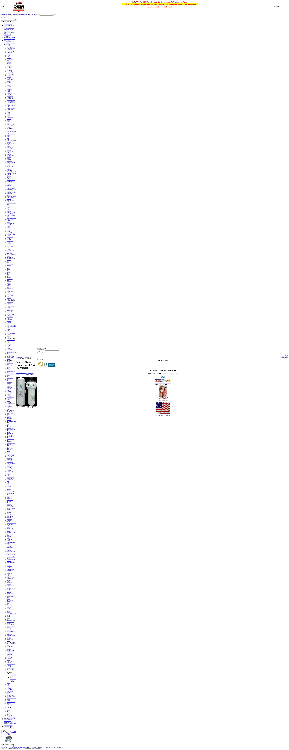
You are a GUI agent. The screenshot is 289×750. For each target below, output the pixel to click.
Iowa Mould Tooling (9, 361)
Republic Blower (11, 559)
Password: (39, 351)
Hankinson (9, 319)
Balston (8, 121)
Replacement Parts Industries (11, 557)
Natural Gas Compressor (9, 458)
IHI (7, 350)
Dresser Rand (10, 237)
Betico (8, 135)
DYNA (8, 249)
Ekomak (9, 260)
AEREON (9, 52)
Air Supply (9, 68)
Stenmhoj (9, 616)
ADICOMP (9, 49)
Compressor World (11, 196)
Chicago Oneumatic (11, 171)
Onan (8, 482)
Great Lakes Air (10, 311)
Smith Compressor (11, 605)
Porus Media (10, 516)
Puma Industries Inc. (11, 529)
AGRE (8, 55)
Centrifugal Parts (8, 719)
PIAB (8, 502)
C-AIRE (9, 157)
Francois (9, 281)
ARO (8, 106)
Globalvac (9, 303)
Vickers (8, 683)
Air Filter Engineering (9, 62)
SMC (8, 603)
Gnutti (8, 304)
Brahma (8, 146)
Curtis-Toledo (10, 214)
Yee (7, 711)
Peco (8, 497)
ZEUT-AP (9, 715)
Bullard (8, 153)
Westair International (11, 698)
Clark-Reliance (10, 181)
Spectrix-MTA (10, 609)
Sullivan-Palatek (10, 624)
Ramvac (9, 544)
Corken (8, 207)
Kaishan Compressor (9, 386)
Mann (8, 425)
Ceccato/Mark (10, 166)
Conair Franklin (10, 197)
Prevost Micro (10, 528)
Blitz (8, 138)
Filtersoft (9, 273)
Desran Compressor (11, 224)
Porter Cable (10, 515)
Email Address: (40, 349)
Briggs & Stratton (11, 148)
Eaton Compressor (11, 254)
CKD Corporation (11, 180)
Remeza (8, 552)
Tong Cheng (10, 646)
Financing (33, 747)
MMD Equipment (11, 443)
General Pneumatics (11, 299)
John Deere (9, 369)
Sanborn (9, 576)
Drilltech (9, 239)
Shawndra (9, 601)
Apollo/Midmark (11, 102)
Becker (8, 127)
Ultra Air (9, 656)
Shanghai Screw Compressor (10, 594)
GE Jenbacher (10, 295)
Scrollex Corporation (9, 590)
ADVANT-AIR (10, 51)
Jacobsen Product (11, 365)
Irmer (8, 364)
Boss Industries (10, 143)
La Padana (9, 407)
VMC (8, 687)
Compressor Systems (9, 194)
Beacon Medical (10, 125)
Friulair (8, 283)
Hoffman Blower (11, 333)
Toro (8, 647)
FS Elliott (9, 284)
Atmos (8, 110)
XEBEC (9, 706)
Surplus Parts (7, 40)
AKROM (9, 86)
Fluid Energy (10, 279)
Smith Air (9, 604)
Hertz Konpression (11, 326)
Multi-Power (10, 448)
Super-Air (9, 627)
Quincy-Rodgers (11, 542)
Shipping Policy (26, 747)
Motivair (9, 444)
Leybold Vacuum (11, 410)
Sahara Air (9, 573)
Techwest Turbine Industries (11, 636)
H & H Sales (10, 317)
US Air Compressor (11, 666)
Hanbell (8, 318)
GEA (8, 296)
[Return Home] (3, 14)
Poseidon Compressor (9, 518)
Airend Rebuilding (8, 726)
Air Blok (9, 58)
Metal (8, 437)
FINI (8, 275)
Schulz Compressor (11, 588)
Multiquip (9, 449)
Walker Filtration (11, 689)
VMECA (9, 688)
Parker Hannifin (10, 491)
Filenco (8, 270)
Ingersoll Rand (10, 356)
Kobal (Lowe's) (10, 397)
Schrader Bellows (11, 585)
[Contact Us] (14, 14)
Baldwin (9, 119)
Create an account (284, 356)
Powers (8, 521)
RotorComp (9, 567)
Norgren (9, 467)
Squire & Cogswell (11, 613)
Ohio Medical (10, 479)
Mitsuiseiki (9, 441)
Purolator (9, 536)
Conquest (9, 199)
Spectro (8, 611)
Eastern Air (9, 253)
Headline (9, 323)
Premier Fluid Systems (10, 525)
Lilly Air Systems (11, 411)
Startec (8, 615)
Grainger (9, 307)
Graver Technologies (10, 309)
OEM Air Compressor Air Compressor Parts (11, 477)
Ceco (8, 167)
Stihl (8, 619)
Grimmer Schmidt (11, 314)
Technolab (9, 634)
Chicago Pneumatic (11, 173)
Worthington (10, 704)
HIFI (8, 327)
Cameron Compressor (9, 160)
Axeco (8, 116)
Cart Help (59, 747)
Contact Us (12, 747)
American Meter (10, 98)
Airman (8, 81)
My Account (19, 747)
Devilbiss (9, 228)
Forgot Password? (284, 357)
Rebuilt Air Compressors (9, 39)
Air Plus (9, 64)
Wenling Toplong (11, 696)
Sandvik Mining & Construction (11, 578)
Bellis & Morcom (11, 134)
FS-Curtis (9, 285)
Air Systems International (10, 72)
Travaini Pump (10, 650)
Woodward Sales (11, 702)
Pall (7, 487)
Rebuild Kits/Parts (8, 727)
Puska (8, 538)
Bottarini (9, 144)
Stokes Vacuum (10, 622)
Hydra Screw (10, 348)
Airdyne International (10, 79)
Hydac (8, 346)
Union (8, 660)
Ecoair (8, 256)
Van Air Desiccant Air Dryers (13, 675)
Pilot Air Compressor (9, 504)
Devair (8, 227)
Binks (8, 136)
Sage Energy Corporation (10, 571)
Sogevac (9, 607)
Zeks (8, 714)
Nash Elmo (9, 456)
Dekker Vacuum (10, 219)
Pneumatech (9, 509)
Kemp (8, 390)
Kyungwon (9, 406)
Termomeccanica (11, 642)
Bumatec (9, 154)
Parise (8, 490)
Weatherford (9, 692)
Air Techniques (10, 74)
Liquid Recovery (11, 413)
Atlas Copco (10, 109)
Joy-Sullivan (10, 378)
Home (17, 355)
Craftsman (9, 209)
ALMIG (9, 90)
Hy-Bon (9, 344)
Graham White (10, 306)
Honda (8, 336)
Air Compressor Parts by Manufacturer (9, 43)
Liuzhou (9, 416)
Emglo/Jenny (10, 264)
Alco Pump (9, 89)
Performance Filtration (10, 500)
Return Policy (40, 747)
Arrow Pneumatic (11, 108)
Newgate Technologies (10, 465)
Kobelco (9, 398)
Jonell (8, 372)
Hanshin (9, 322)
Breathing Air (10, 147)
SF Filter (9, 592)
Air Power (9, 66)
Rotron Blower (10, 569)
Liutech (8, 414)
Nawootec (9, 460)
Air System (9, 70)
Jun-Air (8, 380)
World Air (9, 703)
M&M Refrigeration (11, 421)
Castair (8, 165)
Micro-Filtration (10, 439)
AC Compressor (10, 47)
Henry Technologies (11, 325)
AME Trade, (10, 94)
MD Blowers (10, 433)
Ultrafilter (9, 658)
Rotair (8, 565)
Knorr (8, 395)
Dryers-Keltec (10, 241)
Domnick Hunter (11, 233)
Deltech (8, 220)
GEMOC (9, 298)
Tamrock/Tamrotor (11, 631)
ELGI (8, 261)
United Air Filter (10, 661)
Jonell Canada (10, 374)
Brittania (9, 150)
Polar (8, 513)
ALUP (8, 91)
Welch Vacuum (10, 695)
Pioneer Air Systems (11, 506)
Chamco (9, 169)
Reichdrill (9, 550)
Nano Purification (11, 454)
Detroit (8, 226)
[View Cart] (29, 14)
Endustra (9, 265)
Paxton (8, 496)
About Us (6, 747)
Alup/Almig (9, 93)
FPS (8, 280)
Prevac (8, 527)
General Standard (11, 300)
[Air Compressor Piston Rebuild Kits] (8, 742)
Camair (8, 158)
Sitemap (54, 747)
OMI (8, 481)
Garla (8, 292)
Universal (9, 662)
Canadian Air (10, 163)
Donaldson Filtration (11, 234)
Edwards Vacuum (11, 258)
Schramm (9, 586)
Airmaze (9, 82)
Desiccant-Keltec (11, 223)
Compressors (7, 30)
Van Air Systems (11, 668)
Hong (8, 337)
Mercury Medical (11, 436)
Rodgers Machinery (11, 562)
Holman (8, 334)
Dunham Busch (10, 243)
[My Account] (20, 14)
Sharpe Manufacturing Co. (11, 599)
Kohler (8, 401)
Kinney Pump (10, 392)
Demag (8, 222)
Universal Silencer (11, 664)
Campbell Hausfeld (11, 162)
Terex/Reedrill (10, 639)
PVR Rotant (9, 539)
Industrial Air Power (11, 352)
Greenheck (9, 312)
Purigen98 (9, 535)
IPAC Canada (10, 363)
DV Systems (10, 246)
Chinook (9, 178)
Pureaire (9, 531)
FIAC (8, 268)
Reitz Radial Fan (11, 551)
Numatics (9, 470)
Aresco (8, 104)
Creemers (9, 211)
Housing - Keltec (11, 338)
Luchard (9, 420)
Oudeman (9, 486)
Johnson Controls (11, 371)
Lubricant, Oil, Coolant (9, 37)
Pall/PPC (9, 489)
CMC (8, 182)
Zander (8, 712)
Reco (8, 548)
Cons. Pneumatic (11, 200)
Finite (8, 276)
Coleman (9, 185)
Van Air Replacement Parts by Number (13, 679)
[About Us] (8, 14)
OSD (8, 485)
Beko (8, 129)
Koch (8, 399)
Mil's (8, 440)
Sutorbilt (9, 628)
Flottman (9, 277)
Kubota (8, 405)
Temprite (9, 638)
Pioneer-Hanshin (11, 508)
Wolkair (8, 700)
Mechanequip (10, 435)
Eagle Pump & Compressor (10, 251)
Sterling (8, 618)
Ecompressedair (10, 257)
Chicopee (9, 174)
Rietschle (9, 561)
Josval (8, 375)
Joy (7, 376)
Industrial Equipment (9, 354)
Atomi (8, 112)
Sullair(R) (9, 623)
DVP (8, 247)
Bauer (8, 123)
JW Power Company (9, 382)
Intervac (8, 359)
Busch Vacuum (10, 155)
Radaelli (9, 543)
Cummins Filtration (11, 212)
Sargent (8, 580)
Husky (8, 342)
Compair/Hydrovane (11, 189)
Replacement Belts (8, 725)
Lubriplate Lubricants (9, 418)
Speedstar (9, 612)
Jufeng (8, 379)
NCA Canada (10, 462)
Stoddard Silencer (11, 620)
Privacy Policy (47, 747)
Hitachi (8, 330)
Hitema (8, 331)
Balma (8, 120)
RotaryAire (9, 566)
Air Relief (9, 67)
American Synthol (11, 100)
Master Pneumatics (11, 429)
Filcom (8, 269)
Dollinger (9, 231)
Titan (8, 645)
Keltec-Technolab (11, 388)
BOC (8, 139)
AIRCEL (9, 77)
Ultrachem (9, 657)
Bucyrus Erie (10, 151)
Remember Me (42, 353)
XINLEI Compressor (9, 708)
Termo (8, 641)
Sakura (8, 574)
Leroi (8, 409)
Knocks (8, 394)
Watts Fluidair (10, 691)
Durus (8, 245)
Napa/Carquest (10, 455)
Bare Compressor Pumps (9, 718)
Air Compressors (8, 24)
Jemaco (8, 368)
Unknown (9, 665)
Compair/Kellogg (11, 190)
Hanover (9, 321)
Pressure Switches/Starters (10, 723)
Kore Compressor (11, 403)
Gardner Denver (10, 291)
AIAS (8, 56)
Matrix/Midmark (10, 430)
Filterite (8, 272)
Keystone (9, 391)
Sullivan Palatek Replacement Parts (8, 721)
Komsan (9, 402)
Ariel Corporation (11, 105)
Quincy (8, 540)
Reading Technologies (10, 546)
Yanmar (8, 710)
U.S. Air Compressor (9, 654)
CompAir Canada (11, 188)
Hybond (9, 345)
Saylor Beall (9, 582)
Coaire (8, 184)
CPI (8, 208)
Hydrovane (9, 349)
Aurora (8, 113)
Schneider (9, 584)
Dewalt (8, 230)
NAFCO (9, 452)
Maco (8, 424)
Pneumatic (9, 510)
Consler (8, 201)
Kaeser (8, 384)
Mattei (8, 432)
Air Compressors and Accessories (9, 26)
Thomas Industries (11, 643)
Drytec (8, 242)
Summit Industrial (11, 626)
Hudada (8, 341)
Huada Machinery (11, 340)
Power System (10, 520)
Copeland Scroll (10, 205)
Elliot (8, 262)
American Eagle (10, 97)
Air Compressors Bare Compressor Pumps (9, 28)
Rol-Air (8, 563)
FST (8, 287)
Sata (8, 581)
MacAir (8, 422)
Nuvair (8, 474)
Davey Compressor (11, 218)
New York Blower (11, 463)
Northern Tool (10, 468)
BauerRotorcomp (11, 124)
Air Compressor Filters (9, 41)
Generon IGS (10, 302)
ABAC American (11, 45)
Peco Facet (9, 498)
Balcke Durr (9, 117)
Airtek (8, 85)
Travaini (9, 649)
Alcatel (8, 87)
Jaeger (8, 367)
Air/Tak (8, 75)
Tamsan (8, 632)
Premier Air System (11, 523)
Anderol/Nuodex (11, 101)
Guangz (8, 315)
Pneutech (9, 512)
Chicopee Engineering (9, 176)
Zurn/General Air (11, 717)
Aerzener (9, 54)
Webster (8, 693)
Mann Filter (9, 426)
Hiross (8, 329)
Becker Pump (10, 128)
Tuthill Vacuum (10, 651)
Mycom (8, 451)
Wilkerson (9, 699)
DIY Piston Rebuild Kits (8, 733)
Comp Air (9, 186)
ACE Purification (11, 48)
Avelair (8, 115)
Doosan (8, 235)
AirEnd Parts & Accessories (7, 35)
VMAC (8, 685)
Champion (9, 170)
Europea (9, 266)
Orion (8, 483)
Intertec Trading (10, 357)
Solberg (8, 608)
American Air (10, 96)
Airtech (8, 83)
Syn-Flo (8, 630)
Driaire (8, 238)
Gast (8, 294)
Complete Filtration (11, 192)
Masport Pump (10, 428)
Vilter (8, 684)
